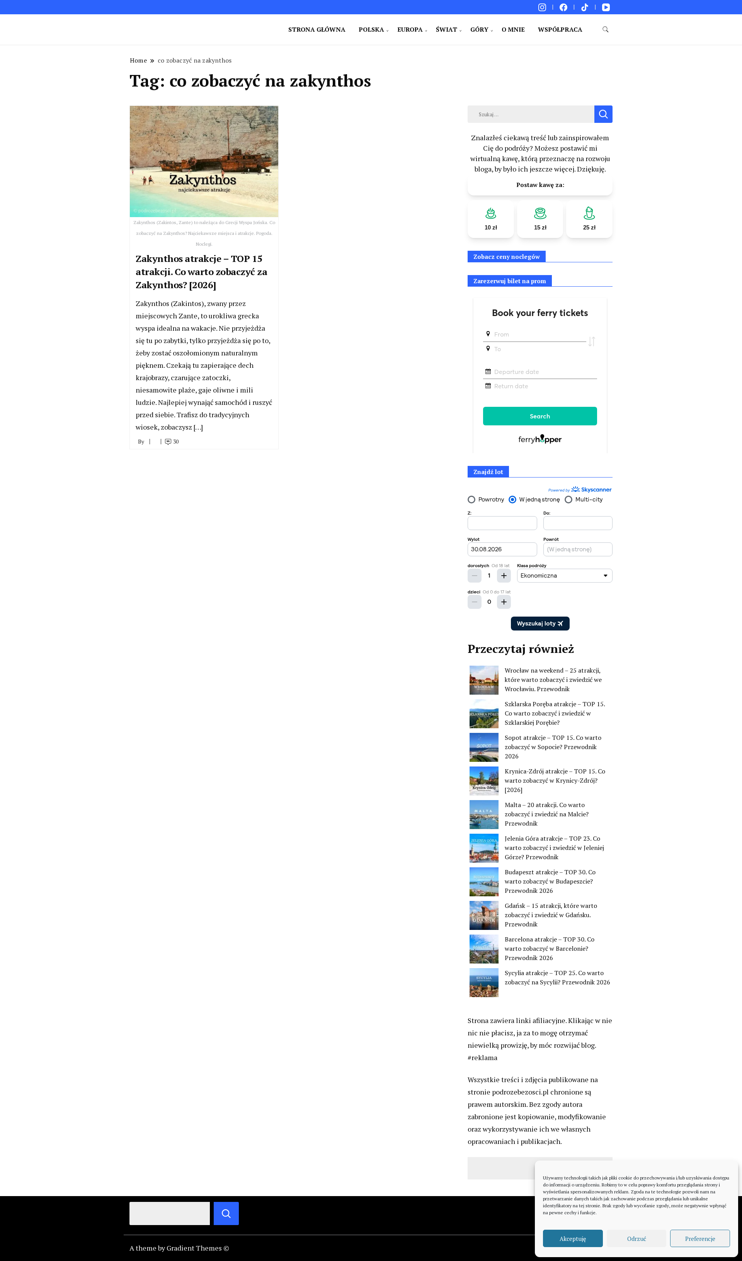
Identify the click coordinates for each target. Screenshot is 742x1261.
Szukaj (226, 1213)
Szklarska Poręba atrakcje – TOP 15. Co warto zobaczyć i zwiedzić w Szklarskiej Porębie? (555, 713)
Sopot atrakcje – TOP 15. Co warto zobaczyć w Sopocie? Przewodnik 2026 (553, 746)
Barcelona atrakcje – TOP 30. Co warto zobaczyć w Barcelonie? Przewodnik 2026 (549, 948)
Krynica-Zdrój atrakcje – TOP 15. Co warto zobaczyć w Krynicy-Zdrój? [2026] (555, 780)
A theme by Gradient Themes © (179, 1248)
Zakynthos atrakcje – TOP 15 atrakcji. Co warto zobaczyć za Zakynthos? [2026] (201, 271)
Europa (410, 29)
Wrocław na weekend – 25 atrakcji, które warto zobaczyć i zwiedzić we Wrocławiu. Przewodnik (553, 679)
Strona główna (316, 29)
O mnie (513, 29)
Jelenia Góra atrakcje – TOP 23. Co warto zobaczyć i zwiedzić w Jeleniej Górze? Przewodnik (554, 847)
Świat (446, 29)
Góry (479, 29)
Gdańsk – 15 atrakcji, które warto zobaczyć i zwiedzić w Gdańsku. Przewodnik (551, 914)
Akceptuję (573, 1238)
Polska (371, 29)
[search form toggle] (606, 29)
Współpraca (560, 29)
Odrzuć (636, 1238)
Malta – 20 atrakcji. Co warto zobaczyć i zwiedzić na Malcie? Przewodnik (547, 814)
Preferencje (700, 1238)
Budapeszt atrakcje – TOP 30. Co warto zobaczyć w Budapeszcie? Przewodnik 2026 (550, 881)
